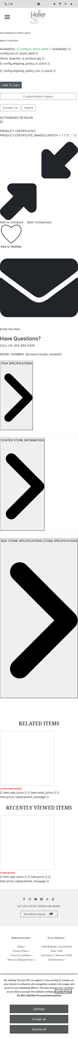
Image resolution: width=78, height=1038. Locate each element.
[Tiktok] (53, 899)
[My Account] (71, 4)
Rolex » (21, 946)
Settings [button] (39, 1009)
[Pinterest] (42, 899)
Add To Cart (10, 85)
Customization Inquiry (38, 96)
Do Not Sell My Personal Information (39, 995)
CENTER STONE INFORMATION (22, 440)
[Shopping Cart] (60, 4)
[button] (7, 17)
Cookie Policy (63, 991)
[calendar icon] (39, 4)
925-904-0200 (24, 345)
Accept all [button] (39, 1019)
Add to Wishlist (11, 246)
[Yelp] (48, 899)
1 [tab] (39, 802)
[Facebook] (24, 899)
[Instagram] (30, 899)
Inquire (28, 107)
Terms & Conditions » (21, 955)
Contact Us (10, 107)
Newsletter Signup (35, 913)
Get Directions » (56, 959)
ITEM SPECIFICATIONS (16, 363)
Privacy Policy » (21, 950)
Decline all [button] (39, 1029)
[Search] (66, 4)
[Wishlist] (55, 4)
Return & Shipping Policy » (21, 959)
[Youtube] (36, 899)
